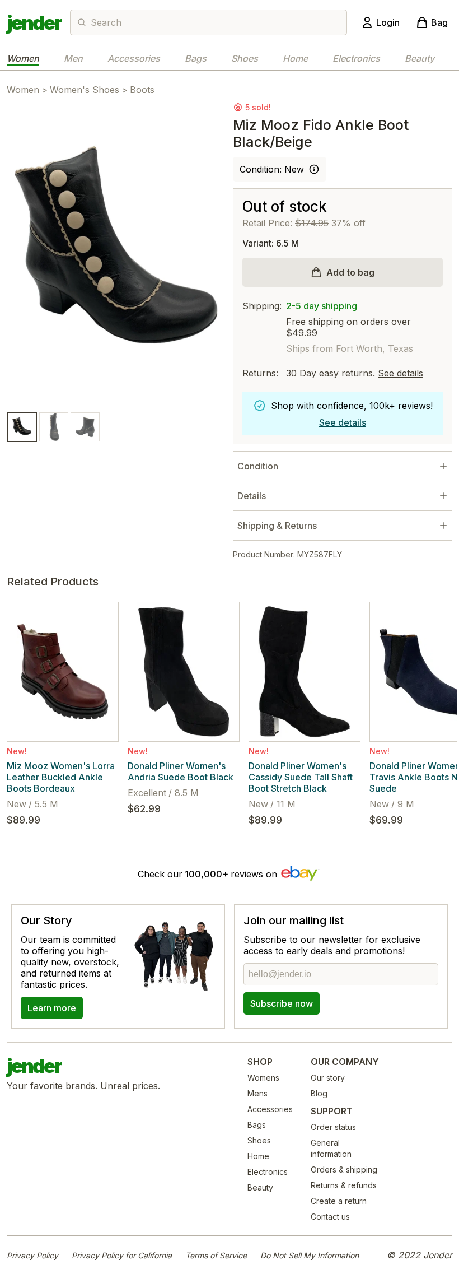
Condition (257, 466)
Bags (196, 58)
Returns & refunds (344, 1185)
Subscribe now (281, 1003)
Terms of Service (216, 1255)
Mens (257, 1093)
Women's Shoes (84, 89)
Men (73, 58)
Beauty (419, 58)
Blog (319, 1093)
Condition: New (272, 169)
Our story (328, 1077)
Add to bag (350, 272)
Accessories (133, 58)
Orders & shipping (344, 1169)
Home (295, 58)
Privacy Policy (32, 1255)
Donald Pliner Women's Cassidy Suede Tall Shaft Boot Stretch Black (301, 777)
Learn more (51, 1007)
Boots (142, 89)
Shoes (244, 58)
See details (400, 373)
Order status (333, 1127)
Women (23, 58)
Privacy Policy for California (122, 1255)
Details (251, 495)
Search (106, 22)
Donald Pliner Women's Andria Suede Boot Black (180, 771)
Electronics (356, 58)
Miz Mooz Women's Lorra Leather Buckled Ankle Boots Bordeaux (61, 777)
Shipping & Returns (277, 525)
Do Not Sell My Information (309, 1255)
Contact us (330, 1216)
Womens (263, 1077)
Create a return (339, 1201)
